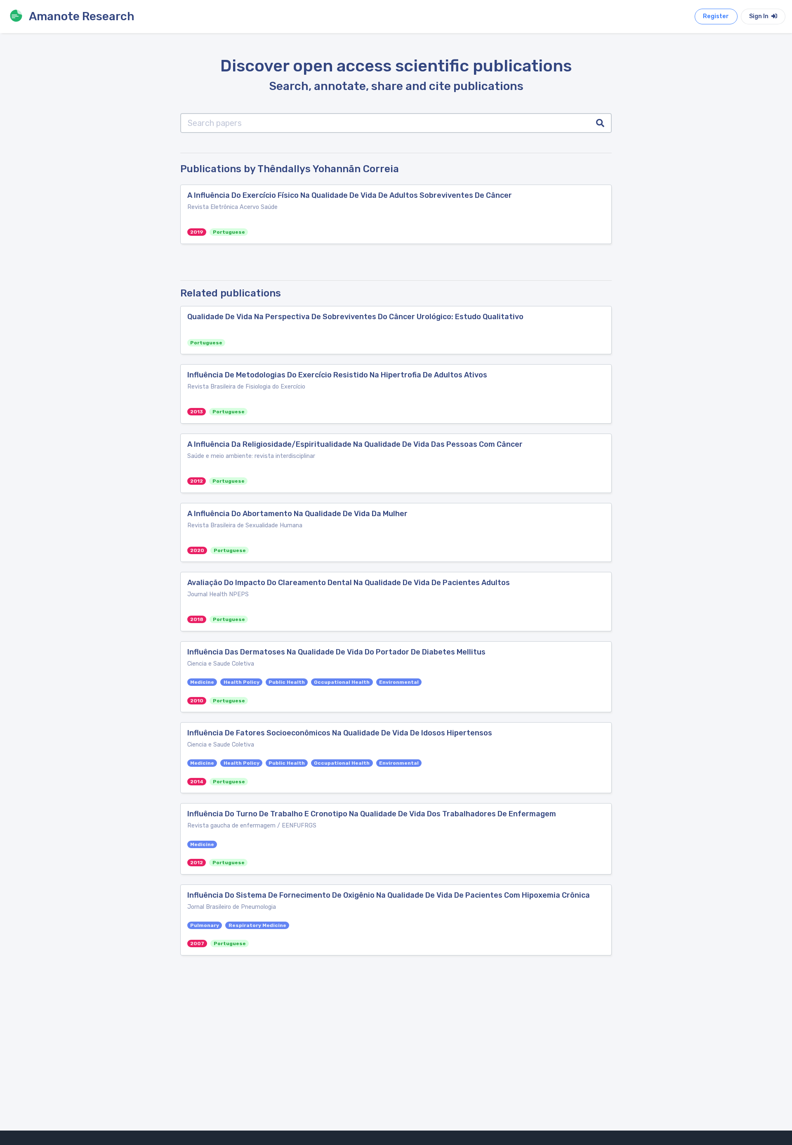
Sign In (759, 16)
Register (716, 16)
